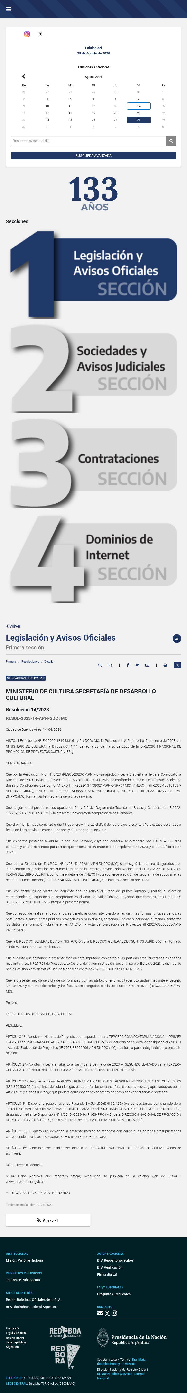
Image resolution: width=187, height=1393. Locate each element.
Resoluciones (30, 661)
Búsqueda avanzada (93, 155)
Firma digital (107, 1274)
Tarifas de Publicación (23, 1279)
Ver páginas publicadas (26, 678)
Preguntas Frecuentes (114, 1294)
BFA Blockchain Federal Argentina (32, 1306)
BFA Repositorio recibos (115, 1260)
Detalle (48, 661)
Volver (14, 626)
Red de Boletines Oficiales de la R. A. (33, 1299)
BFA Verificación (109, 1267)
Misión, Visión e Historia (24, 1260)
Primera (11, 661)
